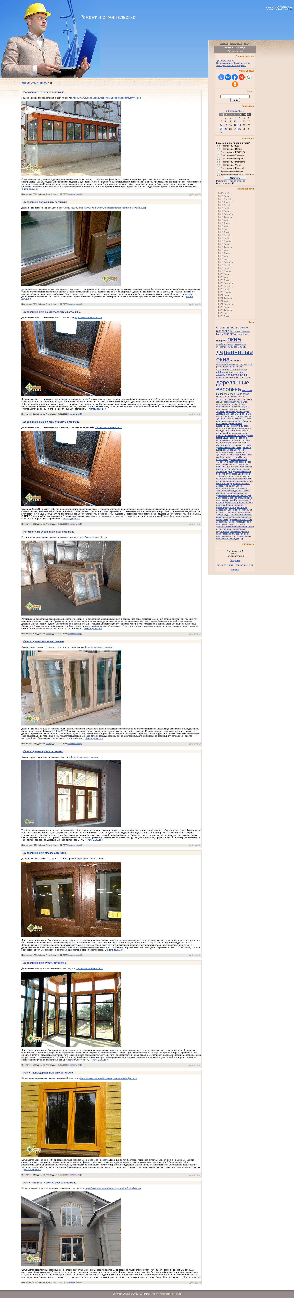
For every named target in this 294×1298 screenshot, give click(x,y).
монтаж (238, 334)
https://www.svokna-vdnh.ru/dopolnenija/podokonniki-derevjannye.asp (107, 98)
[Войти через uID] (221, 77)
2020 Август (224, 280)
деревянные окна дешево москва (233, 490)
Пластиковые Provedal (232, 168)
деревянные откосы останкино (231, 488)
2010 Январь (224, 196)
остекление (244, 331)
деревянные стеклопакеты (231, 369)
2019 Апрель (224, 253)
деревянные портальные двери (233, 463)
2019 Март (223, 250)
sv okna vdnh (240, 374)
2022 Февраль (225, 310)
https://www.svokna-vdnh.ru (88, 317)
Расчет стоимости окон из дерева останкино (49, 1182)
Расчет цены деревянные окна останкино (48, 1072)
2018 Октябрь (225, 235)
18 (239, 125)
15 (226, 125)
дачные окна (223, 372)
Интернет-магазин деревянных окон (235, 565)
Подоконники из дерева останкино (43, 92)
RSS (290, 9)
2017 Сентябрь (225, 214)
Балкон (219, 334)
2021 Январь (224, 295)
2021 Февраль (225, 298)
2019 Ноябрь (224, 268)
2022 (33, 83)
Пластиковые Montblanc (233, 162)
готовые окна (223, 377)
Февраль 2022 (235, 111)
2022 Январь (224, 307)
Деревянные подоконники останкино (45, 202)
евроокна (235, 360)
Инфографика (223, 396)
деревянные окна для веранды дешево (233, 513)
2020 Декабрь (225, 292)
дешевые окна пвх (236, 481)
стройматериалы (224, 344)
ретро (219, 366)
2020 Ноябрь (224, 289)
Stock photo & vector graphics (231, 65)
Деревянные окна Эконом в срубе (233, 418)
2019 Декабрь (225, 271)
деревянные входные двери (230, 404)
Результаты (222, 181)
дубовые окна (238, 396)
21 (221, 129)
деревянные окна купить (228, 447)
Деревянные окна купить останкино (44, 963)
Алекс (48, 194)
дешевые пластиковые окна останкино (233, 448)
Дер (241, 538)
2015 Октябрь (225, 205)
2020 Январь (224, 274)
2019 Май (223, 256)
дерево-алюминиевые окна (230, 526)
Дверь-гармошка (224, 445)
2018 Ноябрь (224, 238)
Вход (246, 43)
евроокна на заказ (238, 394)
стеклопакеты (223, 347)
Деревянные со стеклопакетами (237, 174)
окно (236, 344)
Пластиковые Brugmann (233, 158)
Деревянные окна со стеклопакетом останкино (51, 421)
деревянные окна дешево (229, 421)
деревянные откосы (237, 442)
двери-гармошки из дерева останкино (231, 508)
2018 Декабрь (225, 241)
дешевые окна (224, 374)
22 (226, 129)
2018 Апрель (224, 223)
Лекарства (235, 560)
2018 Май (223, 226)
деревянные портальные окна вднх (233, 537)
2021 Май (223, 301)
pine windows (237, 372)
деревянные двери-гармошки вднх (233, 522)
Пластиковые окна (240, 377)
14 (221, 125)
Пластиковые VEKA (231, 165)
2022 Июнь (223, 313)
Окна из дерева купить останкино (43, 751)
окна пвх (229, 334)
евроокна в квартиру (226, 409)
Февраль (42, 83)
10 (235, 121)
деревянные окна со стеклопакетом (234, 364)
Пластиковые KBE (230, 146)
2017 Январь (224, 211)
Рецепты (235, 569)
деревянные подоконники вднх (231, 452)
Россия (234, 331)
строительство (227, 327)
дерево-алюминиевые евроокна (234, 399)
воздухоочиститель (232, 366)
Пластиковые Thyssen (232, 155)
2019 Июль (223, 259)
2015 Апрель (224, 202)
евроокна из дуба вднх (240, 474)
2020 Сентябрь (225, 283)
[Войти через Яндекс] (242, 77)
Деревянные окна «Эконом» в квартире (231, 460)
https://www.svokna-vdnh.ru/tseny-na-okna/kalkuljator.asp (108, 1078)
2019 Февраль (225, 247)
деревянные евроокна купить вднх (232, 535)
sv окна (220, 476)
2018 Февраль (225, 217)
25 (239, 129)
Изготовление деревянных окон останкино (48, 531)
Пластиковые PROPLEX (233, 152)
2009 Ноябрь (224, 193)
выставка (222, 331)
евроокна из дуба (242, 445)
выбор (234, 347)
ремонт (245, 327)
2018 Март (223, 220)
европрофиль (228, 534)
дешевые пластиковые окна (230, 495)
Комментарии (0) (75, 194)
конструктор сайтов (163, 1294)
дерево (242, 344)
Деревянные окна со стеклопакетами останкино (52, 312)
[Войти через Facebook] (235, 77)
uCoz (178, 1294)
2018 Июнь (223, 229)
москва (242, 346)
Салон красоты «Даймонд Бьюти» (233, 63)
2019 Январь (224, 244)
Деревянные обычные (232, 171)
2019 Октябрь (225, 265)
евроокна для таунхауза (234, 402)
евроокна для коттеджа (237, 411)
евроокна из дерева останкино (231, 524)
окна (234, 339)
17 (235, 125)
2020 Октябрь (225, 286)
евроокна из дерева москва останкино (233, 484)
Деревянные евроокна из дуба (231, 493)
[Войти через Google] (248, 77)
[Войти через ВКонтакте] (228, 77)
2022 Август (224, 316)
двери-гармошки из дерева (234, 482)
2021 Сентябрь (225, 304)
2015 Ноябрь (224, 208)
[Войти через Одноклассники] (235, 84)
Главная (25, 83)
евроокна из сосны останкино (232, 465)
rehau (219, 402)
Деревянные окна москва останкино (44, 853)
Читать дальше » (30, 189)
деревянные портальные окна (238, 416)
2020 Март (223, 277)
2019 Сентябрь (225, 262)
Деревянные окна (225, 60)
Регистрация (236, 43)
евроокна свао (223, 406)
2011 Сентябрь (225, 199)
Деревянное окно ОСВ (240, 519)
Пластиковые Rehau (231, 149)
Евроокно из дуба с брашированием (231, 434)
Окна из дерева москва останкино (43, 641)
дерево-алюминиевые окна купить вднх (232, 424)
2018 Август (224, 232)
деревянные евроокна (232, 385)
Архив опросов (237, 181)
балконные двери (240, 406)
